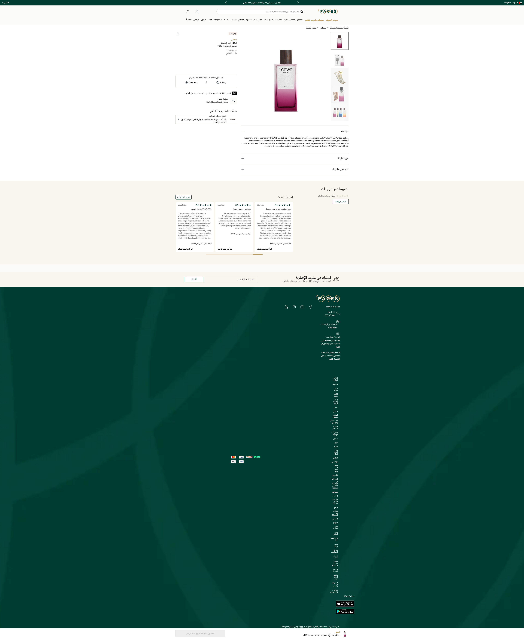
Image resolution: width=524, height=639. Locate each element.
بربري (336, 446)
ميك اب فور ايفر (336, 468)
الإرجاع (335, 523)
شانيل (335, 439)
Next (226, 2)
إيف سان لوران (336, 452)
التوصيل (335, 519)
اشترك (193, 279)
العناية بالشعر (335, 427)
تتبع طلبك (335, 527)
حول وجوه (336, 545)
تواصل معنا (335, 557)
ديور (336, 443)
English (507, 2)
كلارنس (335, 475)
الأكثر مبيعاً (336, 395)
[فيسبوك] (310, 307)
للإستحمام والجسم (334, 422)
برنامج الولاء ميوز (336, 577)
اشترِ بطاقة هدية (335, 402)
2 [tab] (248, 254)
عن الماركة (343, 158)
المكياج (335, 411)
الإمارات (515, 3)
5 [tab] (220, 254)
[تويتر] (286, 307)
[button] (517, 3)
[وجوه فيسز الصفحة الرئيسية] (328, 11)
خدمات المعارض (334, 551)
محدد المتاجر (335, 533)
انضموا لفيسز (335, 570)
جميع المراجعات (183, 197)
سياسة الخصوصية (334, 591)
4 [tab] (229, 254)
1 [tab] (258, 254)
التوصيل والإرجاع (340, 169)
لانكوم (335, 458)
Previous (297, 2)
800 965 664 (329, 315)
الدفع (336, 507)
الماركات (335, 384)
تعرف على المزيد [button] (191, 93)
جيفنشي (334, 462)
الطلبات (335, 496)
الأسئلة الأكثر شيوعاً (335, 501)
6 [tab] (210, 254)
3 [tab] (239, 254)
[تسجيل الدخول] (196, 11)
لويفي (234, 39)
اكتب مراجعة (340, 201)
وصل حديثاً (336, 389)
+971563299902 (333, 327)
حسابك (335, 492)
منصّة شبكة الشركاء (335, 563)
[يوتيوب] (302, 307)
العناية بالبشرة (335, 416)
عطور (335, 407)
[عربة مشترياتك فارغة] (188, 11)
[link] (278, 19)
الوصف (345, 130)
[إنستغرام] (294, 307)
